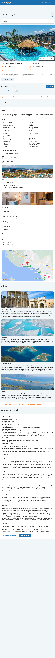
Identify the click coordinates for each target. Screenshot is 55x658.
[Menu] (52, 2)
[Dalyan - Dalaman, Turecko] (27, 382)
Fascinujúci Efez (6, 309)
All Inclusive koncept (8, 244)
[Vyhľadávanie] (42, 2)
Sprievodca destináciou (9, 535)
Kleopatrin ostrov (6, 363)
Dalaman (5, 8)
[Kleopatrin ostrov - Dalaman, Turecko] (27, 354)
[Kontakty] (49, 2)
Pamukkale (4, 337)
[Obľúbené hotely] (46, 2)
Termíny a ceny (24, 535)
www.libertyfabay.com (9, 236)
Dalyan (3, 391)
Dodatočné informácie (9, 243)
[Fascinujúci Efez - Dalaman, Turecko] (27, 299)
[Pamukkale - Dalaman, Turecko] (27, 327)
